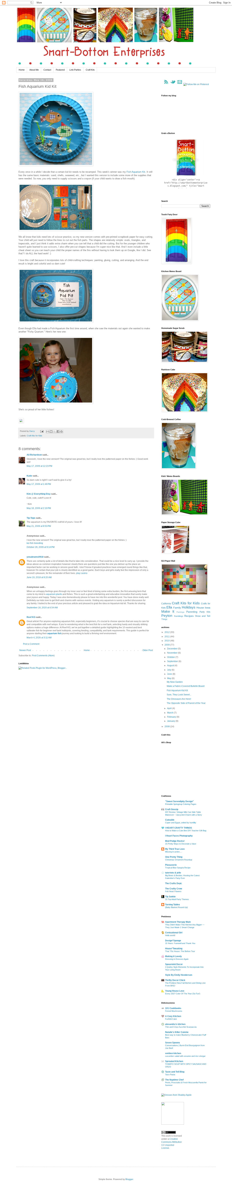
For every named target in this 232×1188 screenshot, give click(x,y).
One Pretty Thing (173, 857)
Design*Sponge (173, 940)
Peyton (166, 616)
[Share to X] (54, 431)
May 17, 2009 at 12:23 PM (39, 466)
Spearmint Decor (174, 964)
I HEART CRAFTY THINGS (178, 828)
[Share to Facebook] (58, 431)
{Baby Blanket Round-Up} (176, 907)
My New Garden (175, 682)
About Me (34, 70)
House (200, 607)
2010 (167, 640)
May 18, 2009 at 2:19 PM (39, 508)
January (171, 721)
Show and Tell (202, 616)
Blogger (129, 1179)
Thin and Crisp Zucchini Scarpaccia (180, 1027)
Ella (169, 607)
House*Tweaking (173, 948)
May (169, 678)
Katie (29, 476)
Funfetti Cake (171, 1019)
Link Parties (75, 70)
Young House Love (174, 991)
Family (177, 607)
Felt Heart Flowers (173, 891)
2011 (167, 636)
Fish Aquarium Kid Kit (177, 690)
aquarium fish (54, 633)
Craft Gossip (171, 809)
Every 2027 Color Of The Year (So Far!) (182, 994)
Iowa (207, 607)
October (171, 657)
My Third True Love (175, 849)
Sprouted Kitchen (174, 1061)
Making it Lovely (173, 956)
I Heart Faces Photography (179, 836)
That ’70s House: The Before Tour (180, 951)
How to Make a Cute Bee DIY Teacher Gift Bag (185, 830)
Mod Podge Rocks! (175, 841)
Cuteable (169, 820)
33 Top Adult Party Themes (177, 899)
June (170, 674)
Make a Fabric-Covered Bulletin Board (185, 686)
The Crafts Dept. (173, 883)
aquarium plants (54, 594)
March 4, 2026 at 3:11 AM (39, 637)
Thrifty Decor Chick (175, 980)
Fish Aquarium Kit (136, 171)
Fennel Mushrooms (173, 1011)
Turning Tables (172, 904)
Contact (47, 70)
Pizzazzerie (171, 865)
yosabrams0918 (35, 557)
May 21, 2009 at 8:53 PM (39, 526)
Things (164, 619)
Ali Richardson (34, 455)
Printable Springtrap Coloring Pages (180, 804)
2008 (167, 726)
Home (22, 70)
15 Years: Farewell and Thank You (180, 943)
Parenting (191, 611)
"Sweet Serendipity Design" (179, 801)
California (166, 603)
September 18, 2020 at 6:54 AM (42, 607)
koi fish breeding (35, 543)
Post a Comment (31, 644)
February (172, 717)
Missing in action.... (173, 852)
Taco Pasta (170, 1074)
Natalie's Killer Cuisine (176, 1032)
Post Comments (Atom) (43, 655)
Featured (60, 70)
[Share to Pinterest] (61, 431)
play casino (81, 573)
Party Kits (205, 612)
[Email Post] (41, 431)
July (169, 670)
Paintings (180, 612)
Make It (167, 611)
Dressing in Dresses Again (176, 959)
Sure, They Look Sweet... (179, 694)
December (172, 648)
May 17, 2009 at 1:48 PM (39, 484)
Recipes (189, 615)
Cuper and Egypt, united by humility (180, 823)
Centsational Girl (173, 932)
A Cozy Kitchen (173, 1016)
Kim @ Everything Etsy (39, 494)
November (172, 653)
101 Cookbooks (173, 1008)
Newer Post (25, 650)
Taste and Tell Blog (174, 1072)
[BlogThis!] (51, 431)
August (171, 665)
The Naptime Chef (174, 1080)
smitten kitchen (173, 1053)
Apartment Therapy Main (178, 922)
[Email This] (47, 431)
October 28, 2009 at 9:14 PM (41, 547)
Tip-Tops (31, 518)
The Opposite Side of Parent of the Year (186, 703)
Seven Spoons (172, 1042)
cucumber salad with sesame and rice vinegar (185, 1056)
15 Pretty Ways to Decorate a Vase (180, 844)
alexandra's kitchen (175, 1024)
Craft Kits (90, 70)
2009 (167, 645)
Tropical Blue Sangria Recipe (177, 868)
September (173, 661)
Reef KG (31, 617)
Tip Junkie (170, 896)
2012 (167, 632)
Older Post (147, 650)
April (169, 708)
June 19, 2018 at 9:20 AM (39, 577)
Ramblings (178, 616)
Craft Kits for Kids (34, 436)
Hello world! (170, 935)
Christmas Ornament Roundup (178, 860)
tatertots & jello (173, 872)
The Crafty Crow (173, 888)
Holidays (188, 607)
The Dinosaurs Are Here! (179, 699)
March (170, 712)
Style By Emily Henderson (178, 975)
